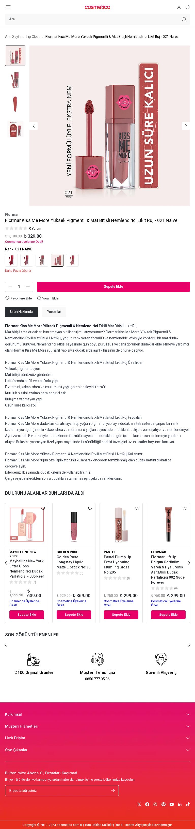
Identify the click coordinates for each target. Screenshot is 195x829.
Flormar (12, 214)
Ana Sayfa (13, 36)
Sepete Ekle (113, 286)
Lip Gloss (33, 36)
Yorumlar (54, 311)
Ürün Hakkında (21, 311)
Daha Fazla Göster (18, 271)
